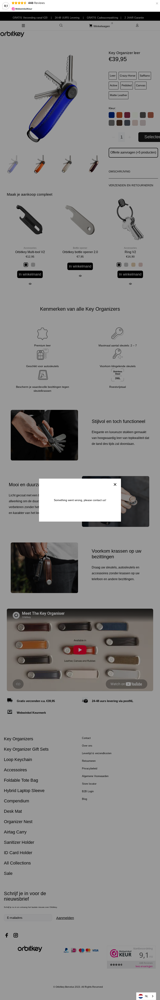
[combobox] (146, 996)
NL (146, 996)
